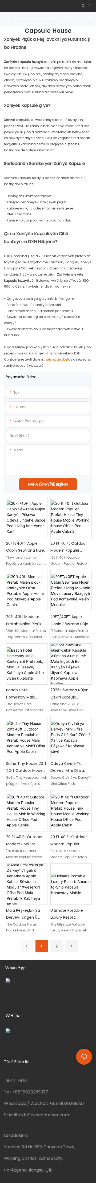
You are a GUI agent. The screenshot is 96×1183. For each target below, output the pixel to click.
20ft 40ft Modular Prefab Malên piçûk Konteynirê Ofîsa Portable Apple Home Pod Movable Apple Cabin (25, 620)
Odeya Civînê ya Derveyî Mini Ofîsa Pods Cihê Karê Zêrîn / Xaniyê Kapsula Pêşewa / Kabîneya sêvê (70, 767)
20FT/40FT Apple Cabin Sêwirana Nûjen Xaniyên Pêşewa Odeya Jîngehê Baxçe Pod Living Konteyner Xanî (26, 547)
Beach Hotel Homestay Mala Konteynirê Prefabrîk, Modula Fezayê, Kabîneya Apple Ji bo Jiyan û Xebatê (25, 694)
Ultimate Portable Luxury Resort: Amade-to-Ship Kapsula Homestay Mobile (67, 914)
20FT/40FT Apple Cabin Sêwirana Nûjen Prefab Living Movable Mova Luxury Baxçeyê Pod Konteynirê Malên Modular (70, 620)
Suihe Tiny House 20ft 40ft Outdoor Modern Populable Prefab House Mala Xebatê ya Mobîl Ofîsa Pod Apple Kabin (26, 767)
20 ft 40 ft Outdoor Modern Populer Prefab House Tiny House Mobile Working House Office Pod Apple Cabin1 (26, 840)
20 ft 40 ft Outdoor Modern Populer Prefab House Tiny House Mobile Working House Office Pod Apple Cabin (70, 840)
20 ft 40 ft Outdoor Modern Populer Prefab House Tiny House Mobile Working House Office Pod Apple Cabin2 (70, 547)
